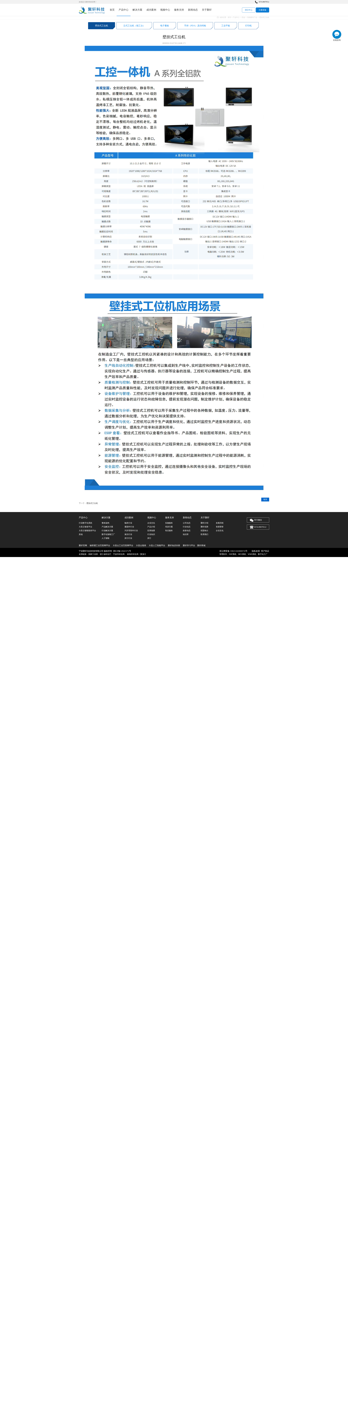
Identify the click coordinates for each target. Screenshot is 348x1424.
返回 (265, 499)
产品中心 (123, 9)
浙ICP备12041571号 (122, 551)
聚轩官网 (83, 545)
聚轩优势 (204, 527)
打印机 (248, 25)
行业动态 (186, 527)
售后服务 (169, 531)
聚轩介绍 (204, 523)
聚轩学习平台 (189, 545)
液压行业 (128, 534)
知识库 (186, 534)
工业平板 (225, 25)
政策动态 (186, 531)
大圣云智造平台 (85, 527)
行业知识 (151, 534)
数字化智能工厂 (108, 534)
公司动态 (186, 523)
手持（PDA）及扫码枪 (195, 25)
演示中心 (248, 10)
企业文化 (151, 523)
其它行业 (128, 538)
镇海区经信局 (132, 554)
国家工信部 (93, 554)
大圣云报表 (141, 545)
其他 (243, 17)
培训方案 (169, 527)
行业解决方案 (107, 531)
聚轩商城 (201, 545)
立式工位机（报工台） (134, 25)
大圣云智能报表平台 (87, 531)
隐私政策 (256, 551)
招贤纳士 (204, 531)
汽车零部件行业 (131, 531)
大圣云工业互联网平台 (123, 545)
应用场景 (151, 531)
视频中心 (165, 9)
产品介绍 (151, 527)
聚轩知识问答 (174, 545)
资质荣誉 (219, 527)
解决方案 (137, 9)
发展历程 (219, 523)
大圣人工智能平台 (157, 545)
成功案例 (151, 9)
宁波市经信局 (119, 554)
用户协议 (265, 551)
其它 (149, 538)
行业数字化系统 (85, 523)
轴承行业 (128, 523)
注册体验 (262, 10)
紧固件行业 (129, 527)
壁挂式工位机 (264, 17)
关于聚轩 (207, 9)
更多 (143, 554)
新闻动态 (193, 9)
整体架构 (105, 523)
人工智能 (105, 538)
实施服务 (169, 523)
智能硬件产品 (252, 17)
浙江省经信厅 (105, 554)
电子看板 (164, 25)
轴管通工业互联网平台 (100, 545)
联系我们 (204, 534)
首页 (112, 9)
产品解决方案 (107, 527)
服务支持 (179, 9)
